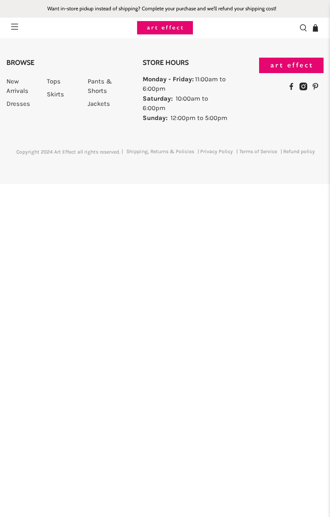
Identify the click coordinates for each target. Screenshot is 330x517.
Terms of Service (258, 151)
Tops (54, 81)
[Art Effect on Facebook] (293, 88)
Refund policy (299, 151)
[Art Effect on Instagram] (305, 88)
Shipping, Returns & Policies (160, 151)
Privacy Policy (216, 151)
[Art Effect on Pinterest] (318, 88)
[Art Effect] (165, 27)
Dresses (18, 104)
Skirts (55, 94)
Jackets (99, 104)
